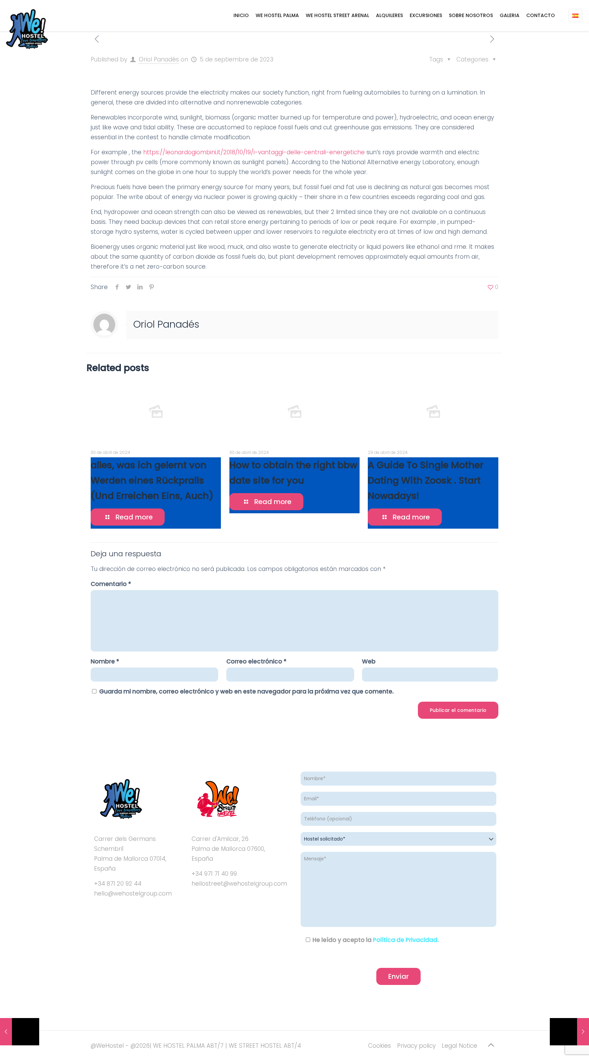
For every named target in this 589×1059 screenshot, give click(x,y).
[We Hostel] (26, 29)
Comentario (111, 584)
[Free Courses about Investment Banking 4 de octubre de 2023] (569, 1031)
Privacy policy (416, 1046)
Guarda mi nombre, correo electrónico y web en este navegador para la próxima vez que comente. (246, 691)
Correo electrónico (256, 661)
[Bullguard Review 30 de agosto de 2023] (19, 1031)
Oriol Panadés (159, 59)
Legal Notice (459, 1046)
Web (369, 661)
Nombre (105, 661)
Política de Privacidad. (406, 940)
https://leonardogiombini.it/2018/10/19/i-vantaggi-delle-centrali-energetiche (254, 152)
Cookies (379, 1046)
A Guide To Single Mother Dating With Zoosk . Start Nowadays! (425, 480)
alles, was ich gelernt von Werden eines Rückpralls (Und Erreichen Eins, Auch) (152, 480)
